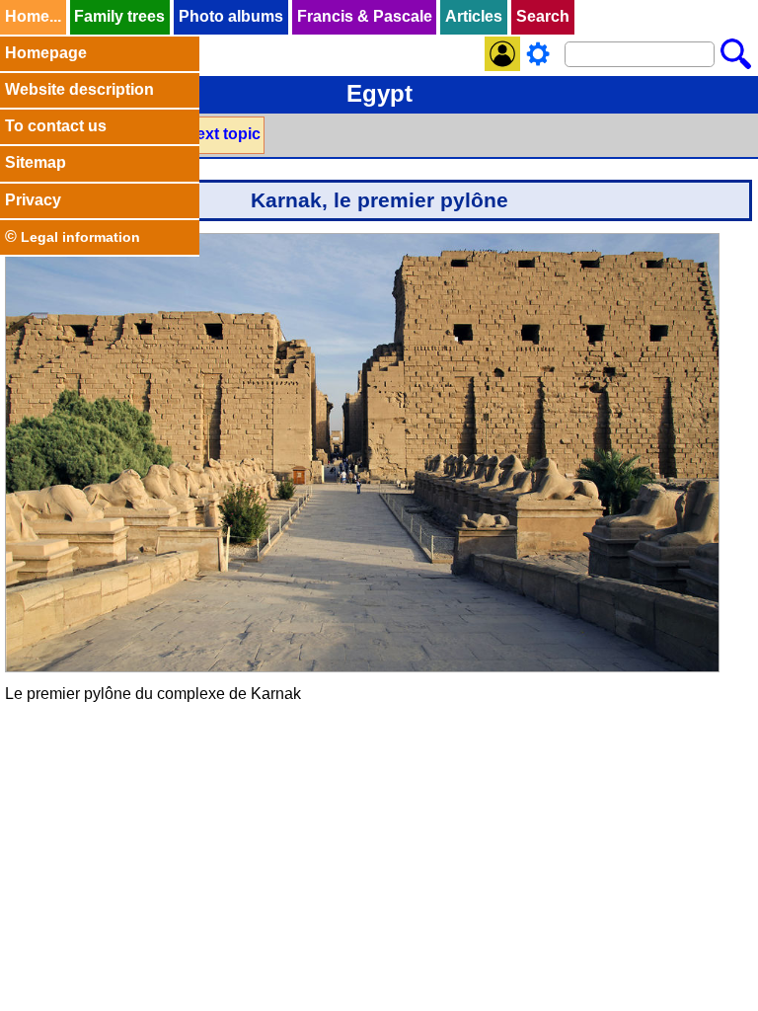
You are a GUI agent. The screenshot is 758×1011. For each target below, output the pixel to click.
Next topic (223, 133)
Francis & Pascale (364, 16)
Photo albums (231, 16)
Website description (79, 89)
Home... (33, 16)
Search (542, 16)
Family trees (119, 16)
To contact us (56, 125)
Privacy (33, 200)
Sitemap (35, 162)
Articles (473, 16)
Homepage (46, 52)
